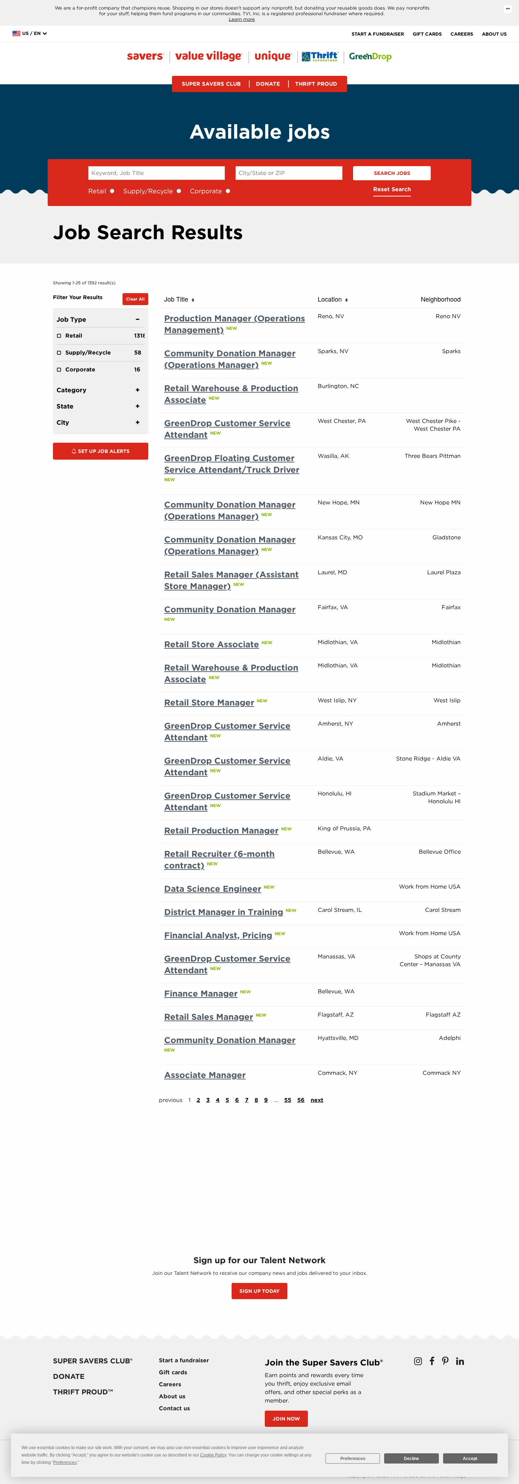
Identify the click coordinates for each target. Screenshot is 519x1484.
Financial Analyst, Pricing (218, 935)
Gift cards (427, 34)
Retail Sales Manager (208, 1017)
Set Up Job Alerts (103, 451)
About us (494, 34)
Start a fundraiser (378, 34)
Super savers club (211, 84)
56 (301, 1100)
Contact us (174, 1408)
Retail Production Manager (221, 830)
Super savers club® (92, 1361)
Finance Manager (201, 993)
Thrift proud (316, 84)
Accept (470, 1458)
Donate (268, 84)
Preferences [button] (65, 1462)
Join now (286, 1419)
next (317, 1100)
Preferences (352, 1458)
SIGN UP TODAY (259, 1291)
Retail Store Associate (211, 644)
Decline (411, 1458)
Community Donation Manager (230, 609)
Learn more (242, 19)
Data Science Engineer (212, 889)
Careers (462, 34)
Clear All (135, 299)
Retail (97, 191)
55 (287, 1100)
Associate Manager (205, 1075)
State (64, 406)
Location (331, 298)
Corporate (206, 191)
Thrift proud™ (83, 1392)
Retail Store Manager (209, 702)
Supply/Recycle (148, 191)
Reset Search (392, 189)
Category (71, 390)
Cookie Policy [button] (213, 1455)
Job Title (178, 298)
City (62, 422)
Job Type (71, 319)
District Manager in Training (223, 912)
